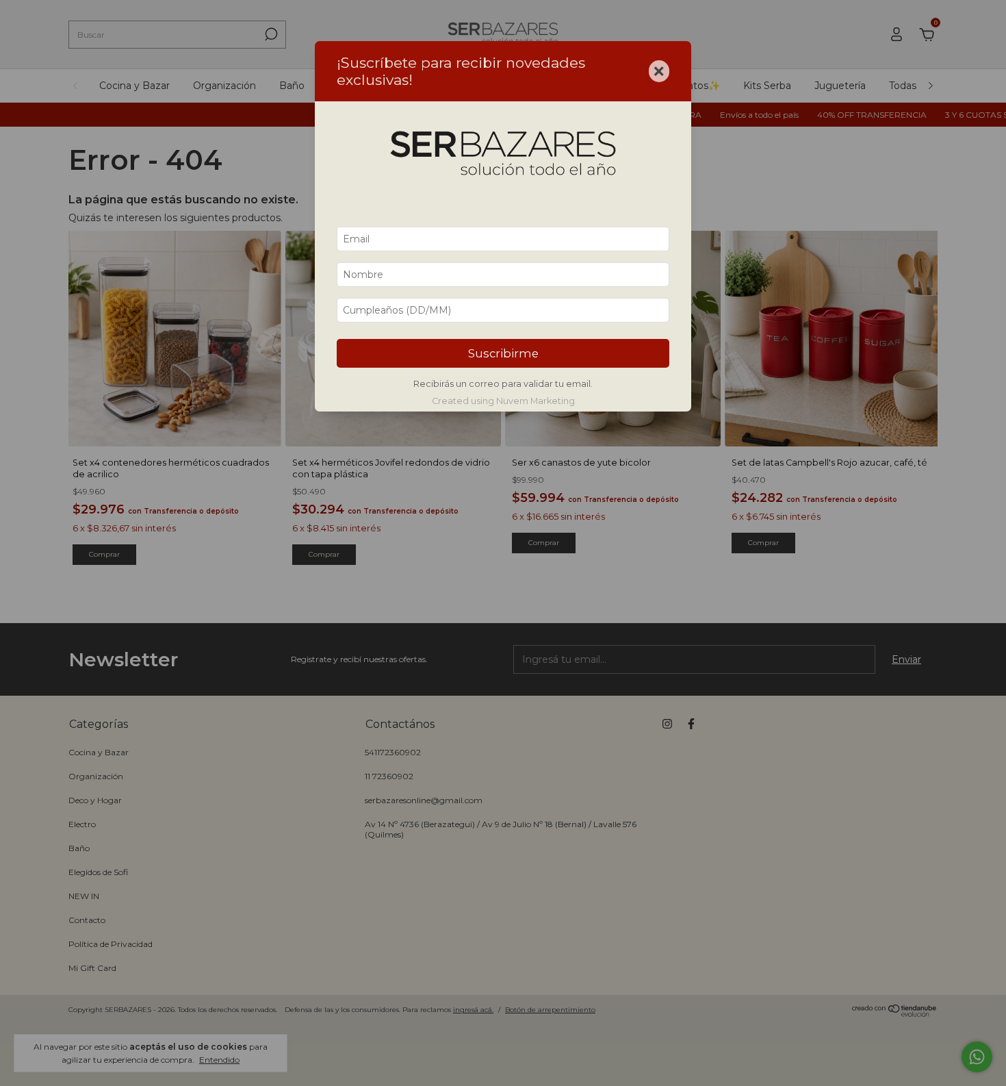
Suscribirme (503, 353)
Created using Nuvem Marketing (503, 401)
